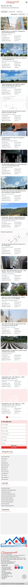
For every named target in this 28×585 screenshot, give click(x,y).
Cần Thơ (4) (4, 475)
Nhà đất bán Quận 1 (5, 488)
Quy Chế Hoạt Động (6, 572)
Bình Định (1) (4, 469)
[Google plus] (15, 567)
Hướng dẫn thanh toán (7, 569)
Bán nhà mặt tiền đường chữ (7, 505)
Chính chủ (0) (19, 11)
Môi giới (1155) (12, 11)
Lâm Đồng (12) (4, 473)
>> (20, 417)
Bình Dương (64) (5, 465)
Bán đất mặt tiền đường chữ (7, 500)
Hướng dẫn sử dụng (6, 568)
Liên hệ (3, 578)
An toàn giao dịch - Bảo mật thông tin (6, 577)
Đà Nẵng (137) (4, 463)
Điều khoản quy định (6, 567)
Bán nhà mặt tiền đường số (7, 501)
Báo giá (3, 571)
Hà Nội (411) (4, 458)
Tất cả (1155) (4, 11)
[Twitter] (21, 567)
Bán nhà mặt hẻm (5, 503)
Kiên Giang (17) (5, 477)
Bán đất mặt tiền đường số (7, 498)
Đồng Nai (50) (4, 467)
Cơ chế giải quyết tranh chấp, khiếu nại (6, 574)
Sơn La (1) (3, 460)
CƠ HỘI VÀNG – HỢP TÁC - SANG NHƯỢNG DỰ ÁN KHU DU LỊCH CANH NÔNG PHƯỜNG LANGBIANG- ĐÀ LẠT (14, 219)
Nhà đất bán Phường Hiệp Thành (8, 490)
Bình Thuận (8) (4, 471)
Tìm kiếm (14, 447)
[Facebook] (18, 567)
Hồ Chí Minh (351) (5, 456)
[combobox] (14, 424)
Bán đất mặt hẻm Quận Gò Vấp (8, 496)
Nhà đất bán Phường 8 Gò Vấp (8, 494)
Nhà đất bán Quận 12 (6, 492)
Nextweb (22, 583)
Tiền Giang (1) (4, 479)
